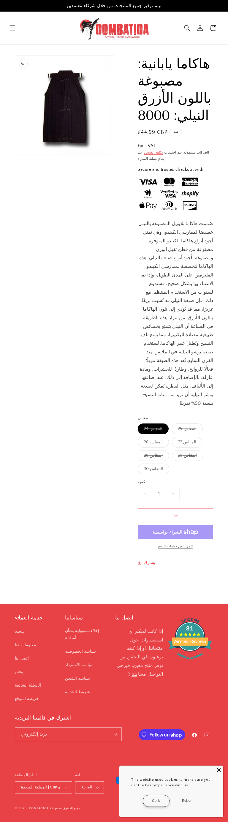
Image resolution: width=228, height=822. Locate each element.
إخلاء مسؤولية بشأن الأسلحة (82, 634)
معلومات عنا (25, 645)
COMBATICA (39, 808)
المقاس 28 (156, 457)
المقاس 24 (156, 430)
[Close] (219, 770)
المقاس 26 (156, 444)
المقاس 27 (190, 444)
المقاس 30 (156, 470)
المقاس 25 (190, 430)
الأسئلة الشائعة (28, 685)
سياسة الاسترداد (79, 665)
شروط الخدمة (77, 692)
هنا (134, 674)
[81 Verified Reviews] (190, 662)
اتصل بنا (22, 658)
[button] (12, 27)
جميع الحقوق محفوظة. (65, 808)
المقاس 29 (190, 457)
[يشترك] (114, 734)
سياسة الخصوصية (80, 651)
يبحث (19, 631)
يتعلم (19, 671)
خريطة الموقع (27, 698)
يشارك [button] (149, 562)
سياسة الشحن (77, 678)
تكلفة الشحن (153, 152)
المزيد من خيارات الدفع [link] (175, 546)
